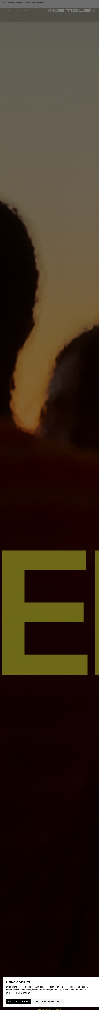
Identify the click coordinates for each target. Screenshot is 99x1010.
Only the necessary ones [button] (48, 1001)
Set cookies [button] (23, 992)
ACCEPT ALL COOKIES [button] (18, 1001)
